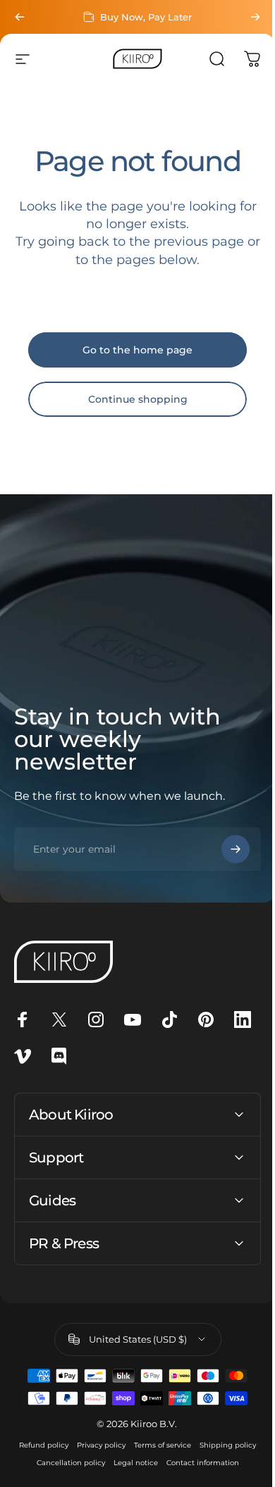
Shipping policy (67, 1462)
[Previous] (19, 17)
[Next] (255, 17)
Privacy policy (128, 1445)
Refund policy (71, 1445)
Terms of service (190, 1445)
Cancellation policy (138, 1462)
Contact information (132, 1480)
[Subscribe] (235, 849)
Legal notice (203, 1462)
